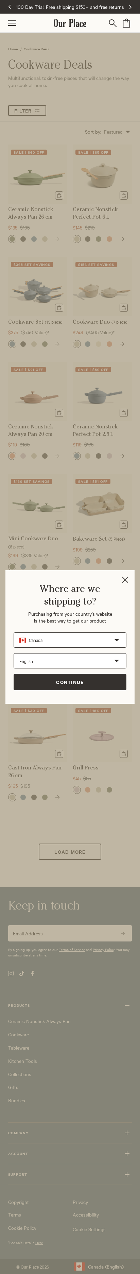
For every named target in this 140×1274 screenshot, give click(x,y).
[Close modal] (125, 580)
